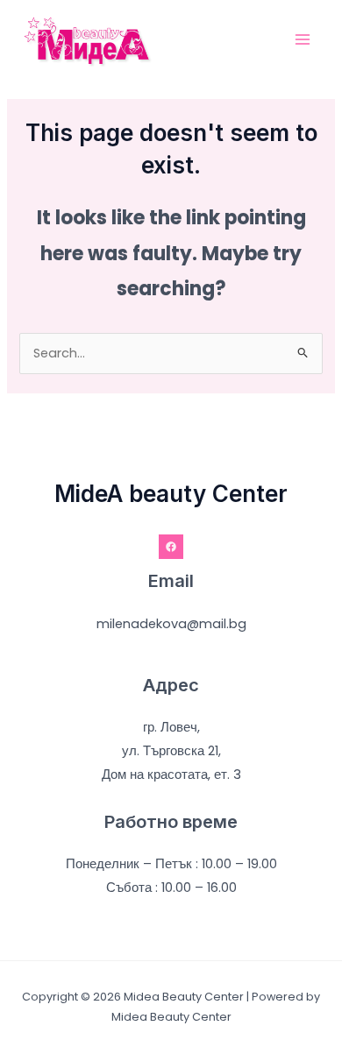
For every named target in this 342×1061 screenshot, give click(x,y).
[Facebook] (171, 546)
